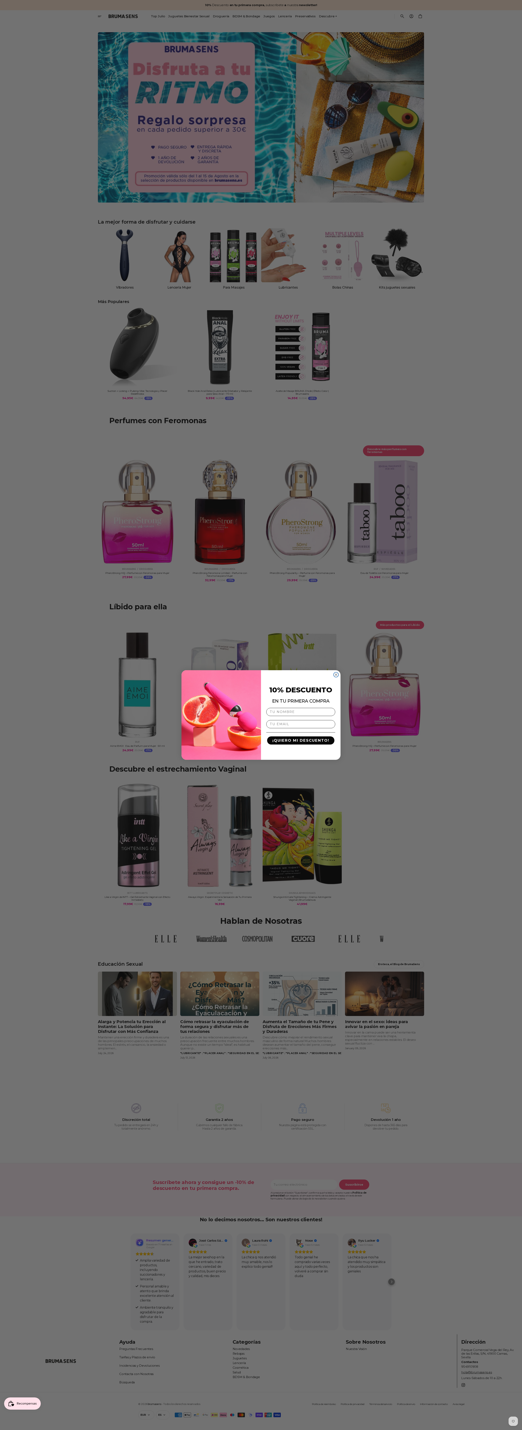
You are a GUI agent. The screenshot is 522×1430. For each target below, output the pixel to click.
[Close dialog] (336, 674)
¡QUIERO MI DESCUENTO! (300, 740)
